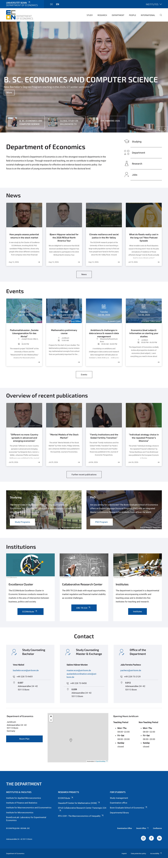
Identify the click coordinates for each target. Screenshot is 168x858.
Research (102, 15)
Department (118, 15)
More (9, 92)
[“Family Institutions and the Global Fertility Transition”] (118, 462)
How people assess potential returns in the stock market (24, 236)
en (57, 4)
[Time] (15, 344)
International (148, 15)
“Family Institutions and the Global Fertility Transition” (104, 436)
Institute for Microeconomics (19, 812)
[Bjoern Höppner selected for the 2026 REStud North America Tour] (79, 262)
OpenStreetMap (100, 761)
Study (90, 15)
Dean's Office (141, 828)
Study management (119, 798)
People (132, 15)
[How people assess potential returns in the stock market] (39, 262)
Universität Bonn (16, 2)
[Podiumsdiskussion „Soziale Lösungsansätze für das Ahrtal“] (39, 362)
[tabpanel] (84, 77)
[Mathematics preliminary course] (79, 362)
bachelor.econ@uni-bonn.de (26, 670)
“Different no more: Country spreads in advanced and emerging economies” (24, 437)
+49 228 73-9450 (78, 683)
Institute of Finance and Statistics (21, 803)
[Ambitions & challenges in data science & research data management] (118, 362)
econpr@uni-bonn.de (18, 828)
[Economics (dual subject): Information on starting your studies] (158, 362)
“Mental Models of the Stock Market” (64, 436)
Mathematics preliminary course (64, 332)
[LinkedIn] (159, 838)
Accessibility (154, 853)
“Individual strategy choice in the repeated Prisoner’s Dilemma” (144, 437)
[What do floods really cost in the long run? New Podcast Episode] (158, 262)
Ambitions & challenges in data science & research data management (104, 332)
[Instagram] (143, 838)
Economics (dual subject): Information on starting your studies (143, 333)
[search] (160, 17)
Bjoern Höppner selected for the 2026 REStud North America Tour (64, 237)
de (51, 4)
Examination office (118, 803)
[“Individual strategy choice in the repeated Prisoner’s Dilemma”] (158, 462)
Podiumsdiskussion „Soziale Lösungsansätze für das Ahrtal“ (24, 332)
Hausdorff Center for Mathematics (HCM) (77, 803)
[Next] (165, 129)
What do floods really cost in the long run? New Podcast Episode (143, 237)
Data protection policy (138, 853)
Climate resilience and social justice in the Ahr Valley (104, 236)
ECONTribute (64, 798)
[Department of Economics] (19, 14)
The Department (24, 783)
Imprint (124, 853)
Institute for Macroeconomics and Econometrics (28, 807)
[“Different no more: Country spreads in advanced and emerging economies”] (39, 462)
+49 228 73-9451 (25, 676)
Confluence (157, 828)
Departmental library (119, 812)
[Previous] (159, 129)
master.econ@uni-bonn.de (79, 670)
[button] (71, 740)
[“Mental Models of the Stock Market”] (79, 462)
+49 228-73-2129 (132, 676)
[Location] (15, 340)
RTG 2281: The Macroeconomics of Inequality (79, 816)
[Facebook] (151, 838)
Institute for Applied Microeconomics (23, 798)
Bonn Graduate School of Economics (127, 807)
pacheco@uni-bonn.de (130, 670)
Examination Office (124, 828)
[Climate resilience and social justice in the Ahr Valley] (118, 262)
